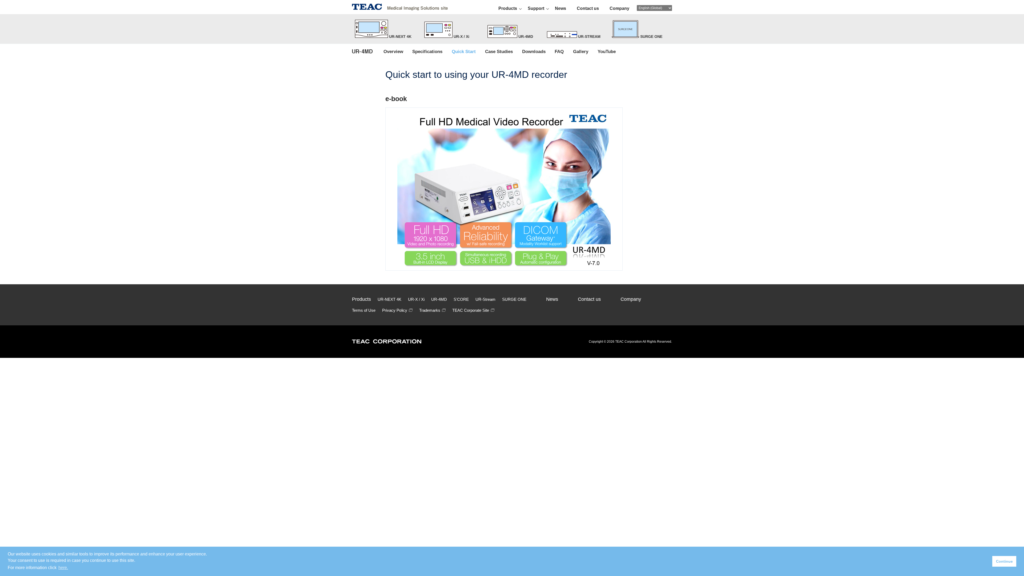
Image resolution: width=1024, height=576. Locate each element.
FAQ (559, 51)
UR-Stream (485, 299)
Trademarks (429, 310)
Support (536, 8)
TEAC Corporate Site (470, 310)
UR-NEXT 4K (399, 36)
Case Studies (499, 51)
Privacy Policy (394, 310)
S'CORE (461, 299)
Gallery (580, 51)
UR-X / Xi (461, 36)
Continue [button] (1004, 561)
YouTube (607, 51)
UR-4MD (525, 36)
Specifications (427, 51)
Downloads (534, 51)
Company (619, 8)
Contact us (588, 8)
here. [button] (63, 567)
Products (507, 8)
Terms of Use (363, 310)
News (560, 8)
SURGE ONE (514, 299)
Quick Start (464, 51)
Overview (393, 51)
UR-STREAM (589, 36)
